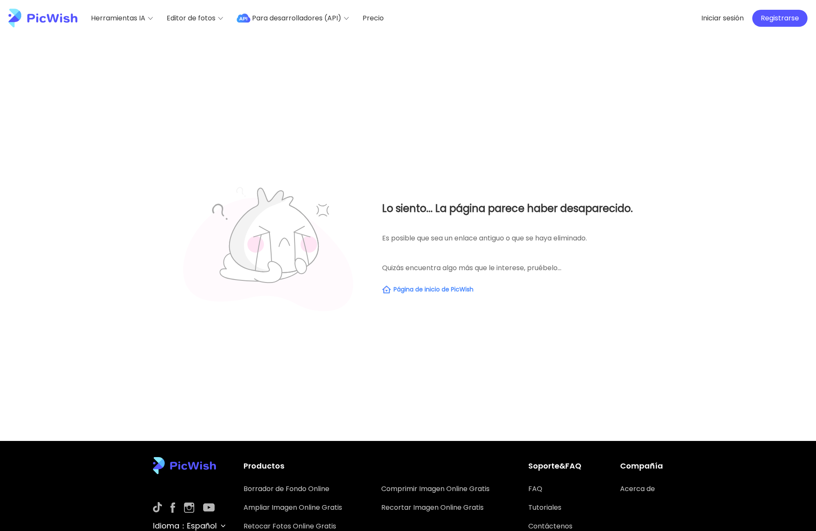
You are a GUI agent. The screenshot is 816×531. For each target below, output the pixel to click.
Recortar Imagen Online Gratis (432, 507)
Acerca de (637, 489)
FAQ (535, 489)
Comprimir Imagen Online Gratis (435, 489)
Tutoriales (544, 507)
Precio (373, 18)
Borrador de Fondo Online (286, 489)
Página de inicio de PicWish (433, 289)
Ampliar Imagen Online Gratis (293, 507)
